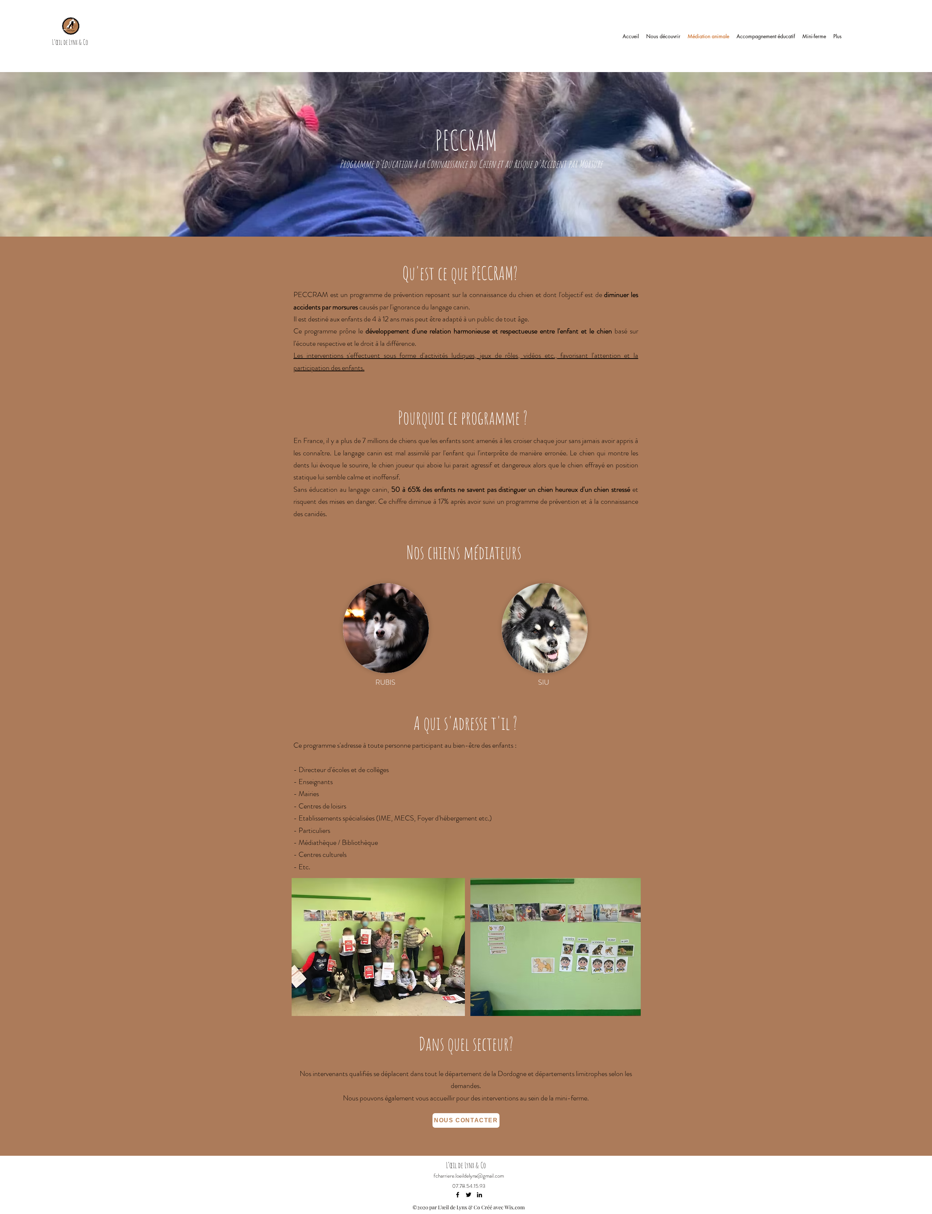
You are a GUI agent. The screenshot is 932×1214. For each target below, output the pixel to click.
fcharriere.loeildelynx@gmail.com (469, 1176)
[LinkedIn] (479, 1194)
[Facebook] (457, 1194)
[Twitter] (468, 1194)
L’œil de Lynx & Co (70, 42)
